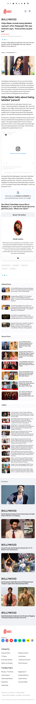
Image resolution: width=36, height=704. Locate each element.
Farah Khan (4, 682)
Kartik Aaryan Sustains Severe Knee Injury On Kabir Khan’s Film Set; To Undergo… (18, 515)
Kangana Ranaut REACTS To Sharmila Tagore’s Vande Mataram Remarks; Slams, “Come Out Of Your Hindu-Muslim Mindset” (22, 298)
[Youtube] (11, 640)
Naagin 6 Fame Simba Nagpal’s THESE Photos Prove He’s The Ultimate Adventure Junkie (22, 465)
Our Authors (26, 695)
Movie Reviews (22, 663)
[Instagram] (7, 640)
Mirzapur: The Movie (7, 672)
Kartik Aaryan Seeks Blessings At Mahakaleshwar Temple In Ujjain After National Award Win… (17, 583)
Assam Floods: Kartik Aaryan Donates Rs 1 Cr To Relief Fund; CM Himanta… (16, 549)
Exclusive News (5, 653)
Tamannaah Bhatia (6, 678)
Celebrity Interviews (24, 660)
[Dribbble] (28, 640)
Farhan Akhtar (22, 678)
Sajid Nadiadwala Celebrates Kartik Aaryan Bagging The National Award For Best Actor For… (18, 617)
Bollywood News (23, 653)
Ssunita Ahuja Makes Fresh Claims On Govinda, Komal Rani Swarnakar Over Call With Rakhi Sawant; (26, 374)
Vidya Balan (12, 268)
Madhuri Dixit (25, 265)
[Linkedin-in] (24, 640)
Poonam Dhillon (23, 682)
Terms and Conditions (8, 695)
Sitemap (19, 695)
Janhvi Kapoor (5, 675)
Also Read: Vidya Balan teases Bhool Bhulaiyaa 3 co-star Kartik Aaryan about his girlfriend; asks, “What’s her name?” (18, 206)
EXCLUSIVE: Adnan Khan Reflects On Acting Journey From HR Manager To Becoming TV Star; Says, (26, 384)
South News (22, 656)
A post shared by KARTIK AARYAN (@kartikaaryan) (18, 172)
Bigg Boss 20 (22, 672)
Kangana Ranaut (23, 675)
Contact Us (11, 692)
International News (6, 660)
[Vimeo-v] (19, 640)
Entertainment (11, 52)
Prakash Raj (4, 685)
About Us (5, 692)
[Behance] (32, 640)
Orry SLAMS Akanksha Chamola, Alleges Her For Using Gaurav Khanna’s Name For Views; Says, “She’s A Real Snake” (22, 289)
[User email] (18, 258)
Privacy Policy (20, 692)
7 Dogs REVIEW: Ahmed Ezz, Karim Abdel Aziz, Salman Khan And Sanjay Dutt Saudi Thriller (26, 364)
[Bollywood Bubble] (7, 11)
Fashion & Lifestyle (6, 663)
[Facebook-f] (3, 640)
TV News (4, 656)
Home (3, 52)
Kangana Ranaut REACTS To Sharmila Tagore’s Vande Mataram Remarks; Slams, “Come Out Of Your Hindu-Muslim (26, 354)
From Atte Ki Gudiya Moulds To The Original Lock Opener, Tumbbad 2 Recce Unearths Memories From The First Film (22, 316)
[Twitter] (15, 640)
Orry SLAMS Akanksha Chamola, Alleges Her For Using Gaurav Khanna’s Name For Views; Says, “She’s (25, 344)
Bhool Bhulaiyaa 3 (6, 265)
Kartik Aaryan (16, 265)
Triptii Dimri (4, 268)
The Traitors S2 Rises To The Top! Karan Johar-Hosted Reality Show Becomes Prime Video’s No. (26, 394)
